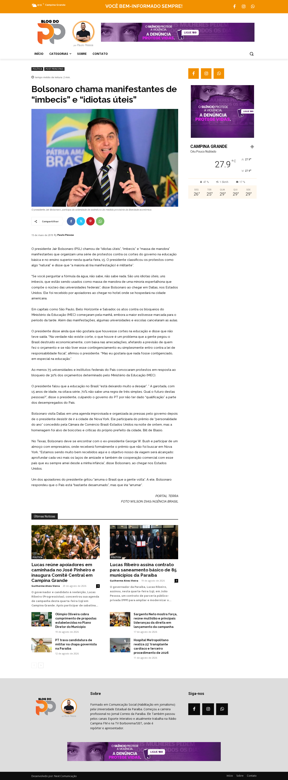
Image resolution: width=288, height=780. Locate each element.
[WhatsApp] (253, 7)
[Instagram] (244, 7)
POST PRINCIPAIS (54, 68)
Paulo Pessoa (65, 234)
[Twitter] (81, 221)
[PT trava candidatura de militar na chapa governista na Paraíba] (41, 645)
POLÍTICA (37, 68)
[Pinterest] (90, 221)
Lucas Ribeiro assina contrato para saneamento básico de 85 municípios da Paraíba (143, 570)
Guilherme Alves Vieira (45, 585)
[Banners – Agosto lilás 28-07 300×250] (222, 136)
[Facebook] (234, 7)
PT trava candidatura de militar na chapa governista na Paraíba (76, 644)
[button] (251, 54)
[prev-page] (34, 665)
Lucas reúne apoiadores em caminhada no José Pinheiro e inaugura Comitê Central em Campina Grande (63, 572)
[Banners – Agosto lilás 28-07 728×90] (177, 40)
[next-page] (40, 665)
